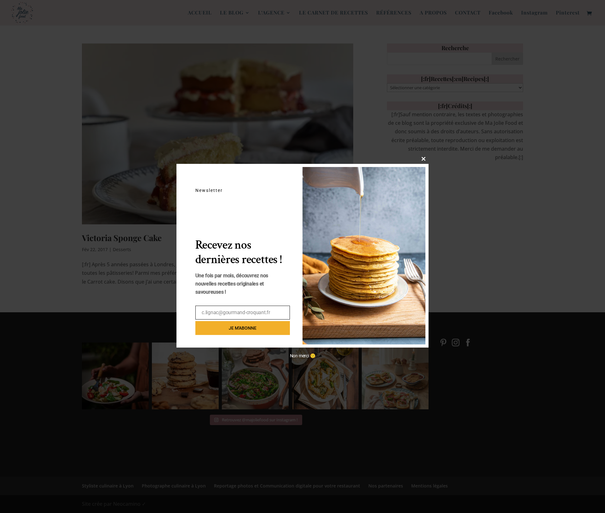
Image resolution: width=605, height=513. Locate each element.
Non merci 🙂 (302, 355)
